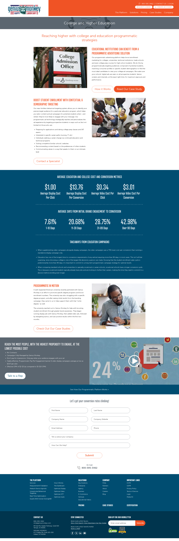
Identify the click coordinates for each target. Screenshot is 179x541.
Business (81, 491)
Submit (89, 455)
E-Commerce (83, 494)
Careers (105, 491)
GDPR (129, 486)
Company (168, 12)
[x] (76, 533)
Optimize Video (59, 491)
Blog (104, 494)
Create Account (164, 7)
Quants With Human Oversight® (40, 499)
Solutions (134, 12)
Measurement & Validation (39, 486)
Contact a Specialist (48, 161)
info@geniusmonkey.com (42, 523)
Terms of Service (132, 491)
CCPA (129, 483)
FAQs (104, 483)
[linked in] (80, 533)
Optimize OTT (59, 494)
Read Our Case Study (129, 89)
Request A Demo (144, 7)
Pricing (144, 12)
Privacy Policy (131, 488)
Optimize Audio (59, 497)
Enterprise (81, 486)
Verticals (81, 497)
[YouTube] (84, 533)
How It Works (58, 483)
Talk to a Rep (15, 375)
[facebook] (72, 533)
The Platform (121, 12)
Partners (105, 486)
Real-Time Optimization (38, 496)
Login (170, 4)
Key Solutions (82, 483)
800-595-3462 (147, 4)
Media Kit (130, 497)
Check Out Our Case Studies (53, 328)
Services (33, 483)
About (105, 488)
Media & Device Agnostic (38, 488)
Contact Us (160, 4)
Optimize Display (60, 488)
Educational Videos (84, 500)
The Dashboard (59, 486)
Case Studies (155, 12)
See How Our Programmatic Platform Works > (89, 389)
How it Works (103, 89)
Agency (80, 488)
